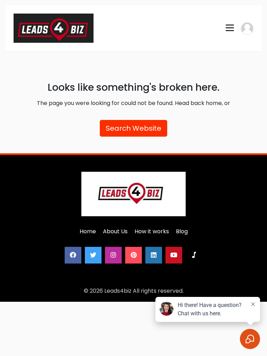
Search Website (133, 128)
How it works (152, 231)
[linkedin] (153, 255)
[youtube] (173, 255)
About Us (115, 231)
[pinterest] (133, 255)
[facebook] (73, 255)
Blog (182, 231)
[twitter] (93, 255)
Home (88, 231)
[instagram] (113, 255)
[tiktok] (194, 255)
